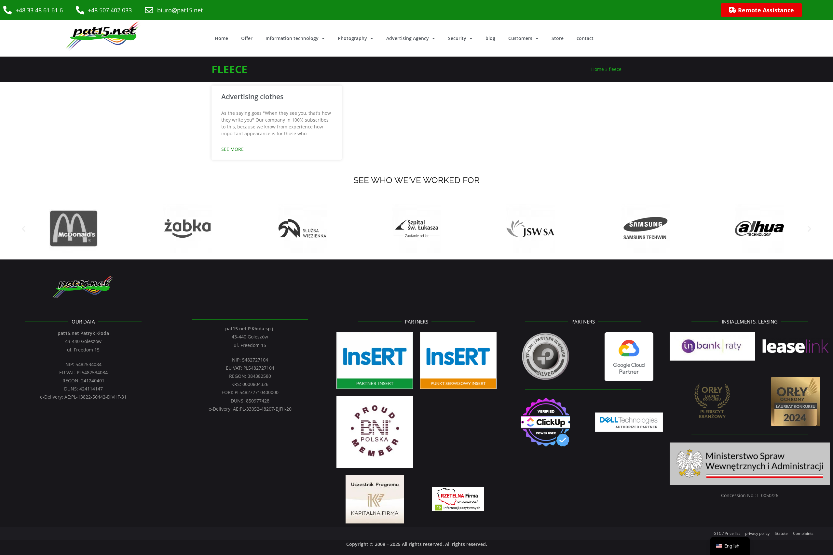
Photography (352, 38)
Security (457, 38)
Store (558, 38)
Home (221, 38)
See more (232, 149)
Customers (520, 38)
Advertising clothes (252, 96)
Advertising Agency (407, 38)
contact (585, 38)
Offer (247, 38)
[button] (24, 229)
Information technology (292, 38)
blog (490, 38)
